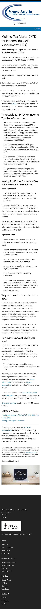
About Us (4, 544)
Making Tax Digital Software (12, 421)
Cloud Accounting (7, 565)
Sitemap (4, 586)
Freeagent (9, 395)
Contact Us (5, 553)
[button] (36, 29)
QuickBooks (27, 393)
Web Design (5, 589)
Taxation (4, 568)
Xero (35, 393)
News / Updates (7, 547)
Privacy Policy (6, 580)
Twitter (3, 604)
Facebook (4, 601)
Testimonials (5, 550)
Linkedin (4, 598)
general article (31, 452)
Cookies (4, 583)
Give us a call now (9, 403)
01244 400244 (21, 23)
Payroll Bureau (6, 571)
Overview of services (8, 562)
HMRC (13, 104)
